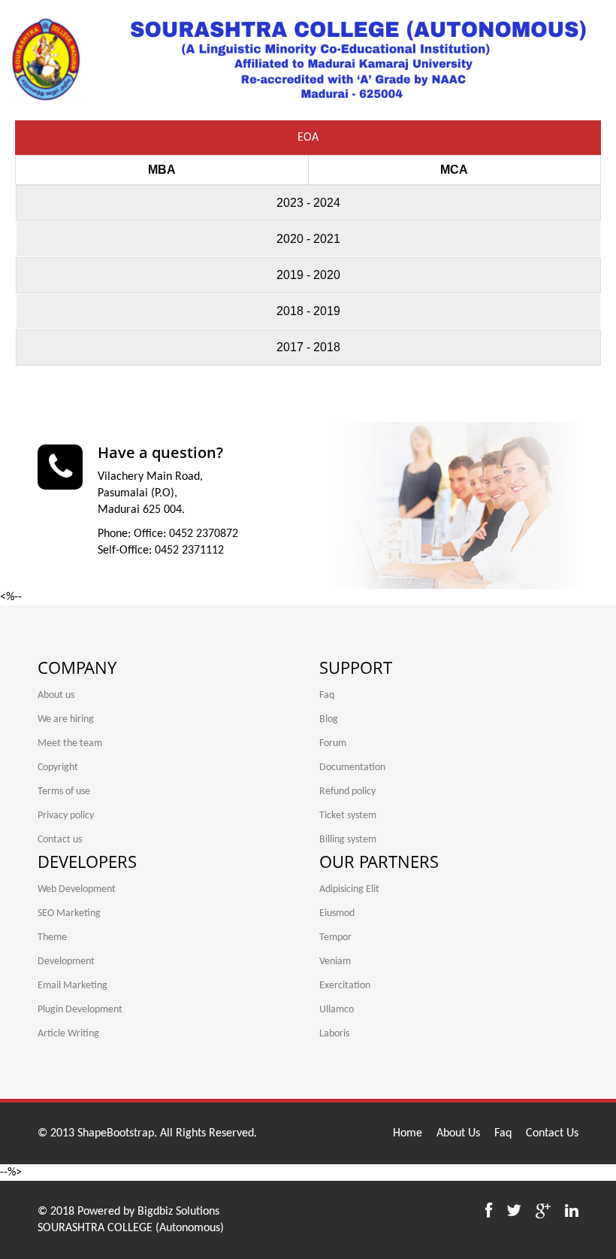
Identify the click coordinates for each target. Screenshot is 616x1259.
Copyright (58, 767)
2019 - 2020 (308, 274)
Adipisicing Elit (349, 889)
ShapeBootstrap (115, 1133)
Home (407, 1133)
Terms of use (64, 791)
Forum (332, 743)
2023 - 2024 (308, 202)
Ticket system (347, 815)
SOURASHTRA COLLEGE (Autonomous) (131, 1228)
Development (66, 961)
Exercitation (344, 985)
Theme (52, 937)
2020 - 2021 (308, 238)
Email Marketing (72, 985)
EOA (308, 138)
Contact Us (552, 1133)
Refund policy (347, 791)
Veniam (335, 961)
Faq (326, 695)
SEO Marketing (69, 913)
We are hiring (66, 719)
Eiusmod (337, 913)
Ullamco (336, 1009)
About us (56, 695)
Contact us (60, 839)
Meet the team (70, 743)
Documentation (352, 767)
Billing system (347, 839)
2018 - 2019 (308, 311)
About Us (458, 1133)
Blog (328, 719)
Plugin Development (80, 1009)
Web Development (77, 889)
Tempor (335, 937)
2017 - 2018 (308, 347)
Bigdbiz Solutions (178, 1212)
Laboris (334, 1033)
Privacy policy (66, 815)
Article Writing (68, 1033)
